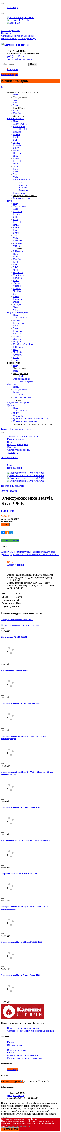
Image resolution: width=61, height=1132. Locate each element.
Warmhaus (24, 187)
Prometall (17, 243)
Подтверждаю (10, 1129)
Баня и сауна (25, 429)
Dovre (16, 301)
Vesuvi (16, 309)
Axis (21, 182)
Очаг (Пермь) (26, 381)
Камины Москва (9, 429)
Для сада (11, 384)
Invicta (16, 256)
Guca (15, 209)
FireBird (23, 129)
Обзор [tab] (10, 562)
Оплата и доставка (10, 30)
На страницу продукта (12, 486)
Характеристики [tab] (15, 564)
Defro (16, 163)
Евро (43, 1081)
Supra (16, 280)
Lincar (16, 264)
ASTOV (17, 333)
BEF (15, 140)
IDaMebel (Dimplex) (23, 344)
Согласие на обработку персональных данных (30, 1030)
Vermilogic (18, 416)
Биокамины (19, 126)
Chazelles (23, 185)
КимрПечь (18, 323)
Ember (16, 296)
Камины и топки (15, 118)
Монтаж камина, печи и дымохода (18, 38)
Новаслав (18, 272)
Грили (16, 392)
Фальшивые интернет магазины (17, 36)
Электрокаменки (21, 378)
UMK (16, 413)
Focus (16, 150)
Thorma (16, 283)
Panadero (17, 211)
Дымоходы (12, 405)
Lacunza (17, 214)
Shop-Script (12, 7)
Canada (16, 307)
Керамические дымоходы (25, 421)
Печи (9, 201)
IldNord (16, 134)
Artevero (17, 336)
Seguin (16, 142)
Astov (16, 100)
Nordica (17, 270)
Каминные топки (21, 179)
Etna (15, 102)
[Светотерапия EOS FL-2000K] (10, 658)
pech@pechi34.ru (15, 56)
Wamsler (17, 286)
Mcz (15, 174)
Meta (15, 105)
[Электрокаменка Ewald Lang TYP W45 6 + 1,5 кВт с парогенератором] (10, 760)
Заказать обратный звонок (20, 59)
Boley (16, 147)
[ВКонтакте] (3, 532)
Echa (15, 171)
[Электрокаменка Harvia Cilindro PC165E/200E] (10, 963)
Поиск (33, 64)
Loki (15, 217)
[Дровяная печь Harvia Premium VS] (10, 691)
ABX (15, 219)
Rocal (16, 169)
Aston (16, 227)
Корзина (11, 1042)
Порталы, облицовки (17, 312)
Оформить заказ (15, 1045)
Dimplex (17, 341)
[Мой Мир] (11, 532)
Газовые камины (21, 198)
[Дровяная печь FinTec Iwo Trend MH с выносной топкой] (10, 862)
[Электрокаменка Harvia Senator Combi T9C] (10, 828)
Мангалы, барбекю (22, 397)
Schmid (16, 166)
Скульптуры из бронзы (18, 402)
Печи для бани (14, 468)
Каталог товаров (9, 74)
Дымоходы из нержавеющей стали (30, 418)
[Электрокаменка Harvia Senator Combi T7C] (10, 996)
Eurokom (17, 299)
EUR (17, 23)
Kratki (16, 110)
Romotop (17, 278)
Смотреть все (20, 124)
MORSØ (17, 246)
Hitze (15, 155)
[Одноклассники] (7, 532)
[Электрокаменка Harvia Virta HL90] (20, 625)
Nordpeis (17, 304)
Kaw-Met (17, 113)
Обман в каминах (10, 540)
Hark (15, 254)
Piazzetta (17, 145)
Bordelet (17, 320)
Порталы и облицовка (47, 554)
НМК (16, 224)
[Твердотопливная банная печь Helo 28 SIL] (10, 895)
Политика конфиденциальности (23, 1028)
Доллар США (30, 1081)
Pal (14, 294)
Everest (16, 158)
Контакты (6, 33)
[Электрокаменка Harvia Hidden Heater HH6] (10, 724)
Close (4, 87)
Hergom (17, 153)
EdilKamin (18, 347)
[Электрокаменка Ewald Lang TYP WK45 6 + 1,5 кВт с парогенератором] (10, 930)
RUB (31, 17)
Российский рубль (10, 1081)
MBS (15, 267)
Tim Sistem (18, 275)
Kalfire (16, 137)
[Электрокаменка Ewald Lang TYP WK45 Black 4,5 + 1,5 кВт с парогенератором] (10, 795)
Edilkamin (18, 251)
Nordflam (17, 291)
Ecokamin (23, 190)
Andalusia (18, 355)
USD (26, 20)
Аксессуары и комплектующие (22, 436)
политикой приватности (19, 1126)
